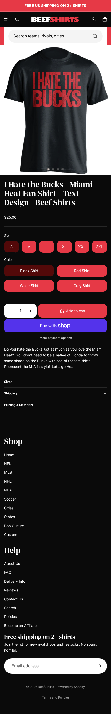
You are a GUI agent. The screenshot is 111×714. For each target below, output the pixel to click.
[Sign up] (99, 666)
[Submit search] (95, 36)
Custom (10, 534)
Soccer (10, 499)
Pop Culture (14, 525)
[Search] (17, 19)
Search (10, 608)
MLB (8, 472)
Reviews (11, 590)
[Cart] (104, 19)
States (9, 516)
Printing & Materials (18, 405)
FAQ (7, 572)
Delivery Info (14, 581)
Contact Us (13, 599)
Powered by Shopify (70, 687)
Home (9, 454)
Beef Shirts (46, 687)
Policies (10, 616)
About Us (12, 563)
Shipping (10, 393)
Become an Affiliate (20, 625)
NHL (8, 481)
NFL (7, 463)
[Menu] (6, 19)
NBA (8, 490)
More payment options (55, 338)
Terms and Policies (55, 697)
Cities (8, 508)
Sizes (8, 382)
